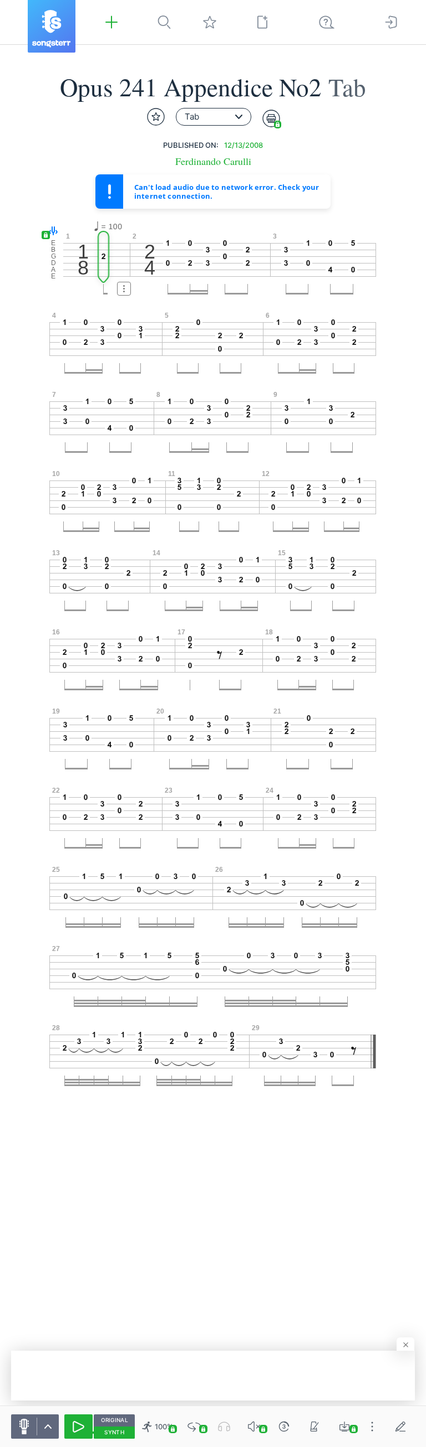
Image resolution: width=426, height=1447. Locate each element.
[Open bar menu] (124, 289)
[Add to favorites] (156, 117)
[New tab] (262, 22)
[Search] (164, 22)
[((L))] (194, 1426)
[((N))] (314, 1426)
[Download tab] (344, 1426)
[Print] (271, 118)
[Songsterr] (51, 26)
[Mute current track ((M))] (254, 1426)
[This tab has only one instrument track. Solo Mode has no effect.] (224, 1426)
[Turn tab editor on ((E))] (400, 1426)
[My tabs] (209, 22)
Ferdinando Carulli (213, 161)
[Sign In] (391, 22)
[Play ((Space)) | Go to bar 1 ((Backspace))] (78, 1426)
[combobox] (213, 117)
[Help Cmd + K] (327, 22)
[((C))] (284, 1426)
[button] (51, 231)
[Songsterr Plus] (111, 22)
